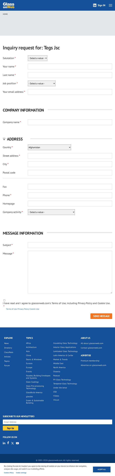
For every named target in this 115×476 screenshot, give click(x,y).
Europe (29, 367)
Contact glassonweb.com (91, 348)
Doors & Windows (34, 359)
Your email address (13, 91)
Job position (9, 83)
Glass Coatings (32, 382)
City (5, 164)
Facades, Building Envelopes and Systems (38, 376)
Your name (8, 66)
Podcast (56, 375)
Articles (7, 356)
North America (59, 367)
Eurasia (29, 363)
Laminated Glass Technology (65, 351)
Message (7, 253)
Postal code (9, 172)
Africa (28, 343)
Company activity (12, 212)
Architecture (31, 347)
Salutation (8, 58)
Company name (11, 122)
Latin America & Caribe (63, 355)
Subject (7, 245)
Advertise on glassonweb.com (93, 365)
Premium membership (90, 360)
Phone (6, 195)
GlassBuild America (34, 392)
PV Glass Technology (62, 379)
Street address (10, 155)
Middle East (58, 363)
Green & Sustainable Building (35, 401)
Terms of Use (11, 309)
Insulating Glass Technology (65, 343)
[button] (57, 139)
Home (5, 14)
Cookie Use (34, 309)
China (28, 355)
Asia (28, 351)
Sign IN (101, 5)
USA (55, 391)
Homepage (9, 203)
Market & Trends (60, 359)
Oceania (56, 371)
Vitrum (56, 400)
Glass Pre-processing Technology (35, 387)
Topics (7, 361)
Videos (56, 396)
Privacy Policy (23, 309)
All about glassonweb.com (92, 343)
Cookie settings (21, 473)
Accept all (102, 469)
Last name (8, 75)
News (6, 343)
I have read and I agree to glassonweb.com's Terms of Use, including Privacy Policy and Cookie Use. (56, 303)
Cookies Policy (9, 473)
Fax (5, 186)
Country (7, 147)
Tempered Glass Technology (65, 383)
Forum (7, 365)
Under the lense (60, 387)
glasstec (29, 396)
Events (29, 371)
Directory (8, 348)
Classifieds (8, 352)
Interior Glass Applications (64, 347)
